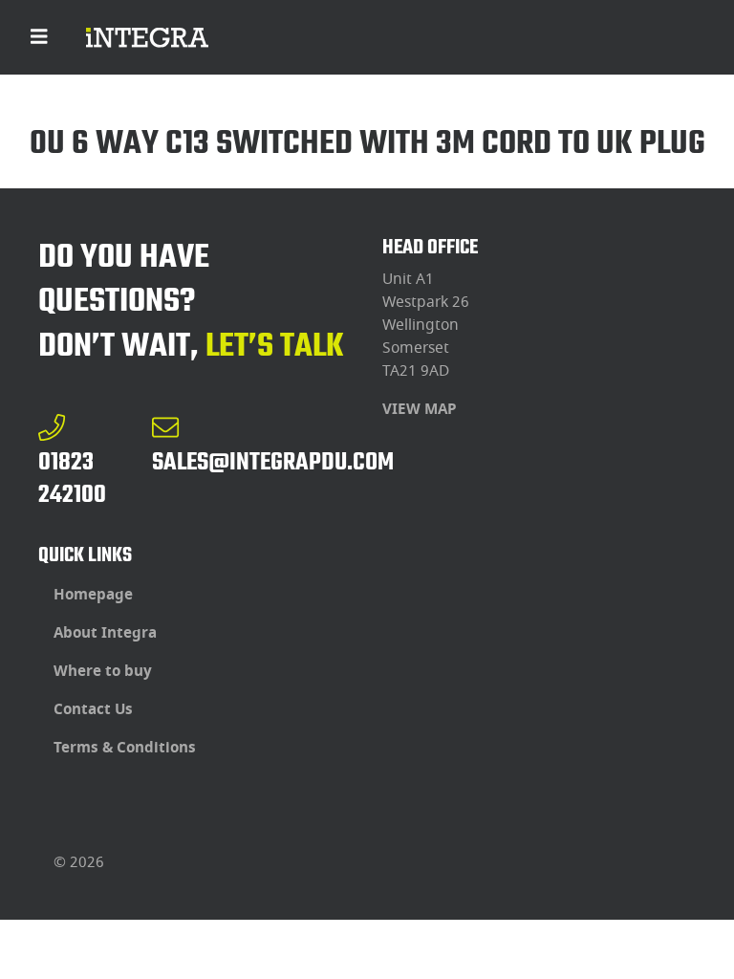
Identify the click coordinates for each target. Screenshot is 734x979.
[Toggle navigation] (39, 37)
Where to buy (103, 671)
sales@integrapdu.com (273, 461)
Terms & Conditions (125, 747)
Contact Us (93, 709)
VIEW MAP (419, 409)
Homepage (93, 594)
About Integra (105, 632)
